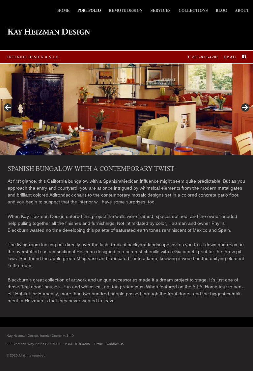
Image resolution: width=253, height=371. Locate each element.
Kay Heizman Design (45, 32)
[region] (126, 109)
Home (63, 10)
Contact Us (115, 344)
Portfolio (89, 10)
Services (161, 10)
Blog (221, 10)
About (242, 10)
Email (230, 57)
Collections (193, 10)
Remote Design (126, 10)
